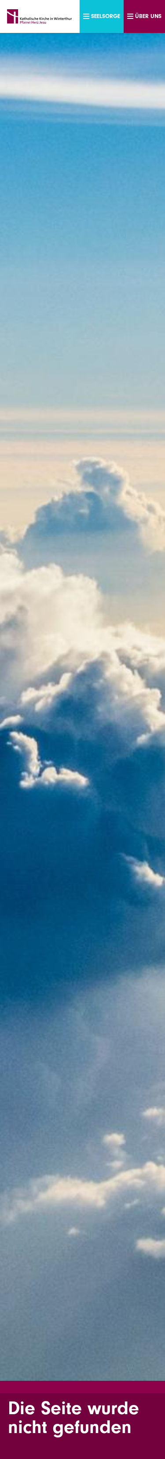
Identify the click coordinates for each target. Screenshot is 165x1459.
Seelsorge (105, 16)
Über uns (148, 16)
